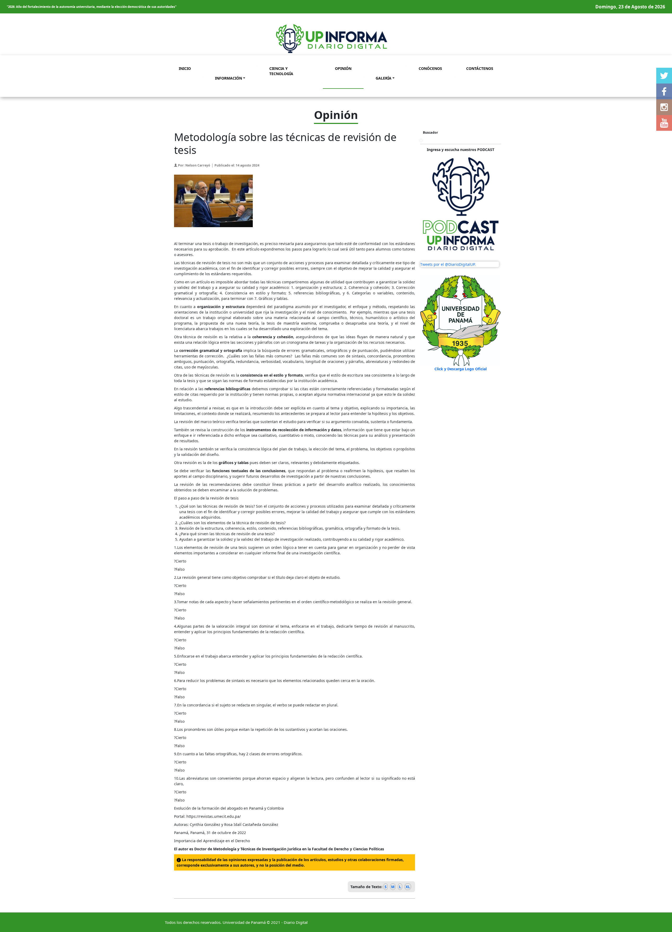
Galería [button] (383, 78)
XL (408, 886)
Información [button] (228, 78)
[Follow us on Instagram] (664, 107)
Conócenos (430, 68)
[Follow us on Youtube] (664, 123)
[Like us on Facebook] (664, 91)
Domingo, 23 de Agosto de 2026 (630, 7)
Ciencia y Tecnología (281, 71)
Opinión (343, 68)
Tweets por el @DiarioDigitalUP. (448, 264)
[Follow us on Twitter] (664, 76)
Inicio (185, 68)
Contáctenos (479, 68)
